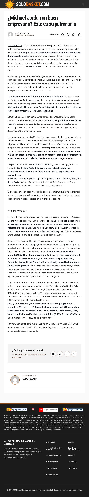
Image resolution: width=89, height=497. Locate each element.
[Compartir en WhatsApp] (73, 34)
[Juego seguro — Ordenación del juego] (16, 409)
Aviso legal (50, 442)
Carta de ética (51, 468)
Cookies (71, 442)
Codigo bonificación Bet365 (53, 448)
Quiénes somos (52, 474)
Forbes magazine (31, 100)
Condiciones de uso (53, 455)
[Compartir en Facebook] (62, 34)
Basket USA (72, 461)
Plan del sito (72, 468)
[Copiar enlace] (79, 34)
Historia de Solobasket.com (74, 448)
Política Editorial (52, 461)
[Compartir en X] (68, 34)
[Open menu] (82, 4)
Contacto (71, 455)
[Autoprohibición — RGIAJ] (33, 409)
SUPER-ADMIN (24, 33)
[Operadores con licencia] (72, 409)
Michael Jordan (15, 45)
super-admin (29, 378)
